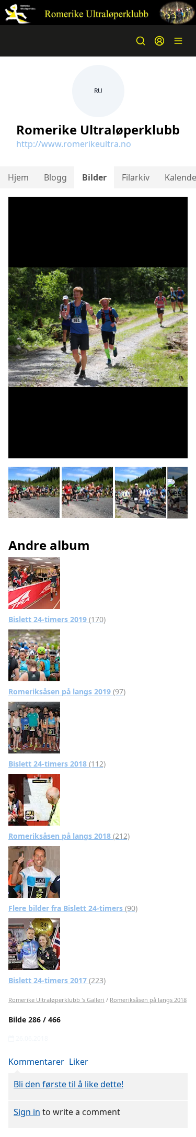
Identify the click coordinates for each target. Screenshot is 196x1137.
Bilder (94, 177)
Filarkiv (135, 177)
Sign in (27, 1112)
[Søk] (140, 40)
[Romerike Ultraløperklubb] (98, 12)
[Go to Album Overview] (34, 582)
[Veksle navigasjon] (178, 40)
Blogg (55, 177)
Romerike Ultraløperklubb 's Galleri (56, 1000)
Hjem (18, 177)
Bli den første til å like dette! (68, 1084)
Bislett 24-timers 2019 (57, 619)
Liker (78, 1061)
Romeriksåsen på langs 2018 (69, 836)
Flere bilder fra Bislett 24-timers (72, 908)
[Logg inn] (159, 40)
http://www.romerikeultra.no (73, 144)
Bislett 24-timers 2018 (57, 764)
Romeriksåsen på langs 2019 (66, 691)
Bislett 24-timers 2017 (57, 980)
